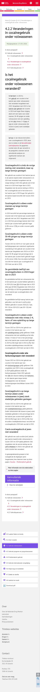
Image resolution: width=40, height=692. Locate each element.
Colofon (4, 619)
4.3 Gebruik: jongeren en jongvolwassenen (19, 551)
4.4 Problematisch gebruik (14, 557)
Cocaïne (20, 17)
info (6, 634)
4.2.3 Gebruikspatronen (14, 68)
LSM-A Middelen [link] (10, 447)
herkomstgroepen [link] (13, 365)
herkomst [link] (30, 376)
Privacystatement (7, 622)
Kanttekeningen (7, 617)
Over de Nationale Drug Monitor (12, 612)
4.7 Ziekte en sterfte (12, 574)
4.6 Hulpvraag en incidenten (15, 569)
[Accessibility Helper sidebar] (31, 3)
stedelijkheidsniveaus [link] (15, 409)
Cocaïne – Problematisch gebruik (20, 462)
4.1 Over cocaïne (11, 540)
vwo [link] (10, 124)
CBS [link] (9, 376)
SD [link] (18, 284)
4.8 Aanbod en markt (12, 580)
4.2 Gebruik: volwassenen (14, 546)
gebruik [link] (13, 98)
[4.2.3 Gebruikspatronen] (21, 16)
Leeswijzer (5, 614)
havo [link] (25, 121)
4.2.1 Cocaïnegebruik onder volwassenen (20, 56)
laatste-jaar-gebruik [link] (15, 109)
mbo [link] (14, 121)
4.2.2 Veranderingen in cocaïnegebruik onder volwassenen (19, 63)
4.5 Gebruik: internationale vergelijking (18, 563)
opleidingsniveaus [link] (13, 333)
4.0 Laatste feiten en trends (14, 534)
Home (7, 20)
